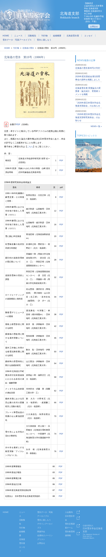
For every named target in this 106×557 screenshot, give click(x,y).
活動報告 (32, 36)
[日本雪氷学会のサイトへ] (27, 15)
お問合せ (94, 26)
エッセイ (88, 36)
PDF (18, 124)
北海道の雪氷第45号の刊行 (87, 68)
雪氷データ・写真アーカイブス (17, 40)
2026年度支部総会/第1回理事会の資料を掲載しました (87, 78)
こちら (30, 146)
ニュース (18, 36)
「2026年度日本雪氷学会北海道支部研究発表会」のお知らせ (87, 117)
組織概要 (57, 36)
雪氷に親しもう (44, 40)
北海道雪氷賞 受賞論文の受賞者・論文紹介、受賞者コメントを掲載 (88, 91)
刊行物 (44, 36)
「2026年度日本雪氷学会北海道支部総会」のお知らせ (87, 104)
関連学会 (41, 531)
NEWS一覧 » (96, 126)
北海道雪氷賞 (73, 36)
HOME (6, 36)
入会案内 (69, 512)
